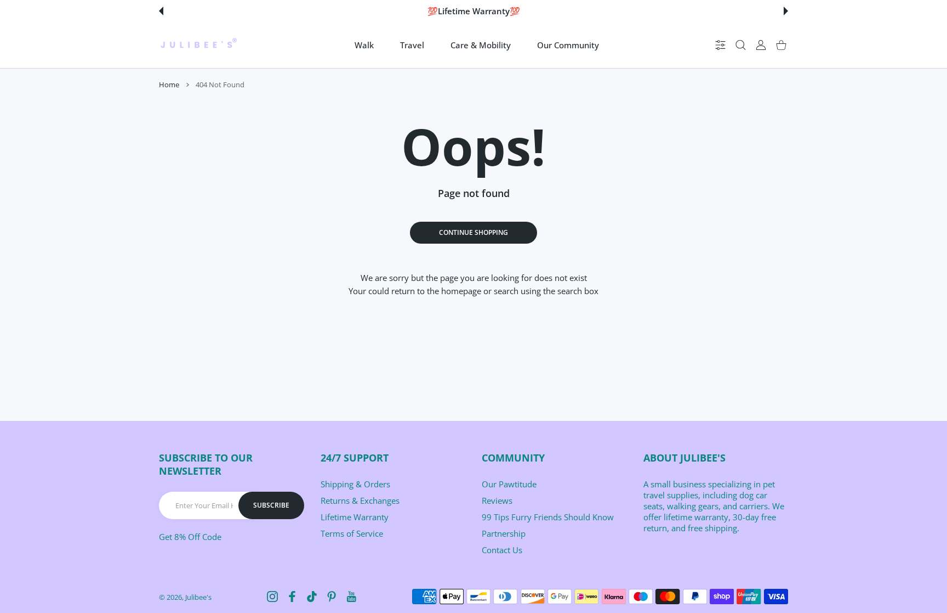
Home (169, 84)
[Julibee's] (198, 45)
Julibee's (198, 597)
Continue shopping (473, 232)
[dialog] (741, 45)
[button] (161, 11)
